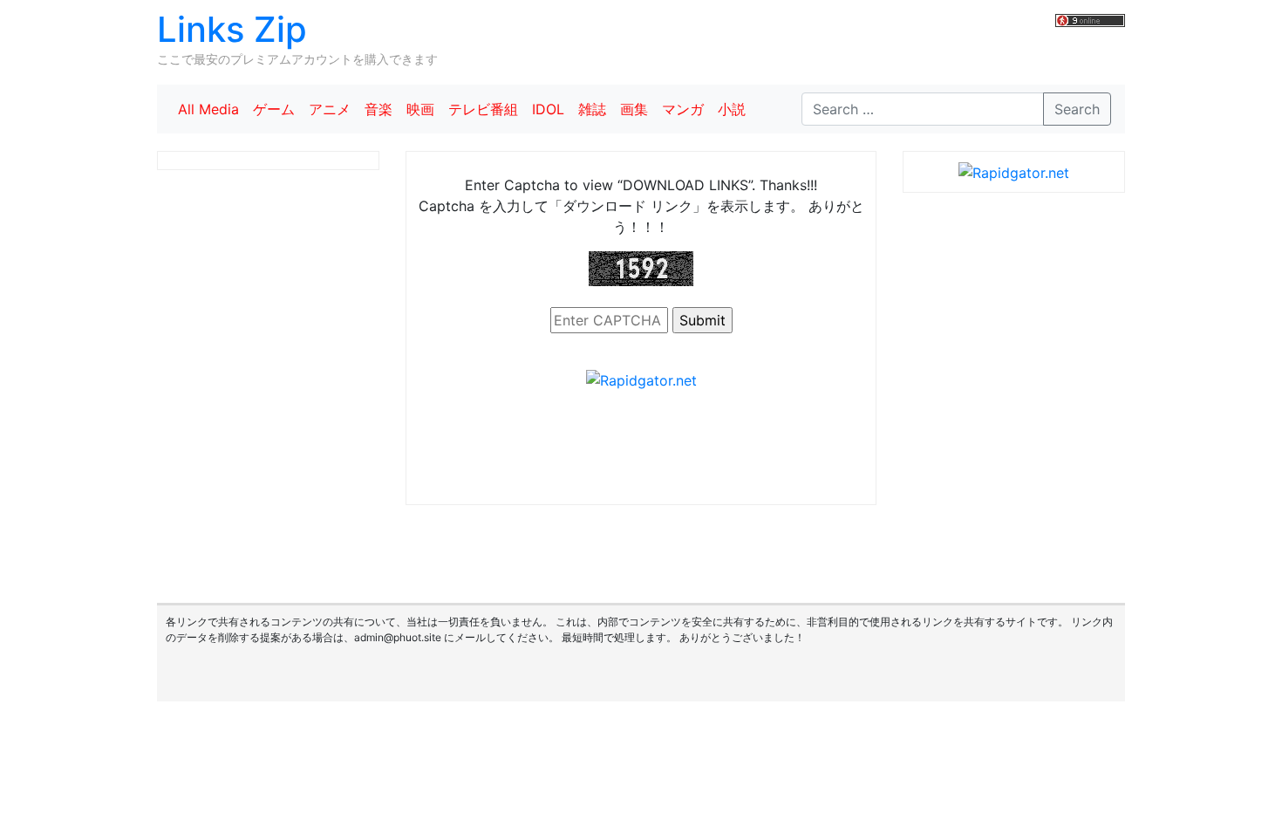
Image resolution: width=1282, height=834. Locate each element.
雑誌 (592, 109)
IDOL (548, 109)
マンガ (683, 109)
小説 (732, 109)
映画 (420, 109)
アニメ (330, 109)
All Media (208, 109)
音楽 (378, 109)
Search (1077, 109)
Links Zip (232, 29)
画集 (634, 109)
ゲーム (274, 109)
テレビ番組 (483, 109)
